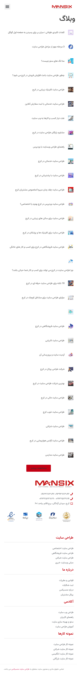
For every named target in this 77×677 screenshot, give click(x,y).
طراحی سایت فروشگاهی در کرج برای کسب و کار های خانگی (37, 247)
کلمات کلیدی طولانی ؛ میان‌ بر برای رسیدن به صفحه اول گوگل (36, 32)
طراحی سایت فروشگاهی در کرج (49, 326)
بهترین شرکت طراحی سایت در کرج (48, 383)
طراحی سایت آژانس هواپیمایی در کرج (47, 441)
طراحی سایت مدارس (54, 455)
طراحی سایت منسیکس (20, 669)
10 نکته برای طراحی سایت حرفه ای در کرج (45, 283)
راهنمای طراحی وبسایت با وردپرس (48, 147)
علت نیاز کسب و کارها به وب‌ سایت (48, 118)
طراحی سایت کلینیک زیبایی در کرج (48, 90)
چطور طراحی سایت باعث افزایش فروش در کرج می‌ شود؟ (38, 75)
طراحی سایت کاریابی (54, 340)
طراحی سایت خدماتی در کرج (51, 161)
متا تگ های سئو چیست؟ (52, 61)
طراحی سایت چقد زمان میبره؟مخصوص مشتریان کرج (39, 190)
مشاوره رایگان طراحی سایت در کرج (48, 132)
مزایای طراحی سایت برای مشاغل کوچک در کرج (43, 298)
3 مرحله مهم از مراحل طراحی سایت (48, 47)
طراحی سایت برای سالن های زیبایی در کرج (44, 218)
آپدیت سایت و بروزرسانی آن (51, 355)
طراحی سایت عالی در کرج (52, 398)
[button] (7, 7)
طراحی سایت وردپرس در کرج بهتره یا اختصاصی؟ (42, 204)
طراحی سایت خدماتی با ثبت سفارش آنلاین (44, 104)
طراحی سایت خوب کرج (53, 412)
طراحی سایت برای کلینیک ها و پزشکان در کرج (43, 233)
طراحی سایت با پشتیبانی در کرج (49, 175)
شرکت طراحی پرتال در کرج (52, 369)
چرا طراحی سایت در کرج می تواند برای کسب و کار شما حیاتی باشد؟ (42, 270)
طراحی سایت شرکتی (55, 426)
